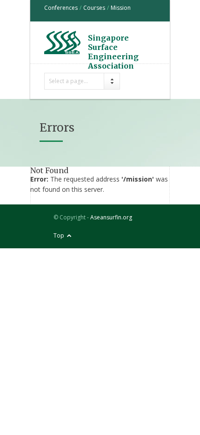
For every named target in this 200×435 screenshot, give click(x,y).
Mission (121, 8)
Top (58, 235)
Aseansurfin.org (111, 217)
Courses (94, 8)
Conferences (61, 8)
